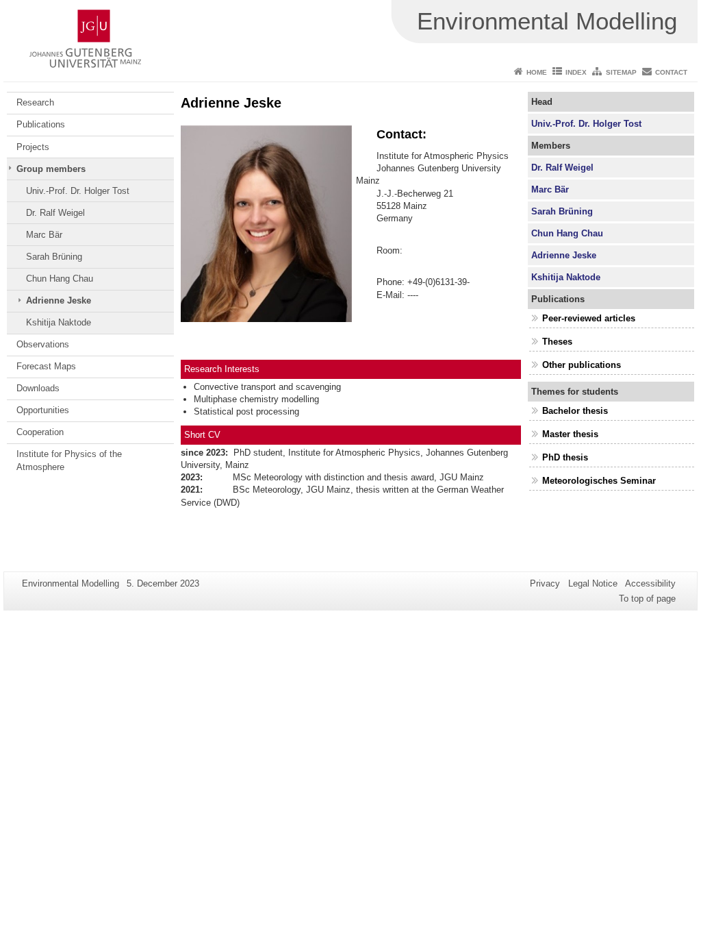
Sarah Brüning (54, 256)
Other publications (581, 365)
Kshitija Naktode (58, 322)
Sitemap (621, 72)
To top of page (647, 598)
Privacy (545, 583)
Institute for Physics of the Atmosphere (69, 460)
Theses (557, 341)
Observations (42, 344)
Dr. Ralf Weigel (55, 213)
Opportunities (42, 410)
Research (35, 102)
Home (536, 72)
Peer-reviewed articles (588, 318)
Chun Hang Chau (59, 278)
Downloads (38, 388)
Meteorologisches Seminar (599, 481)
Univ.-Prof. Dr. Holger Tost (77, 191)
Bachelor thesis (575, 411)
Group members (51, 169)
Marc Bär (44, 235)
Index (576, 72)
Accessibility (650, 583)
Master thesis (570, 434)
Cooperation (40, 432)
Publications (40, 124)
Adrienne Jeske (58, 300)
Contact (671, 72)
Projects (32, 147)
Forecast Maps (46, 366)
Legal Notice (592, 583)
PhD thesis (565, 457)
